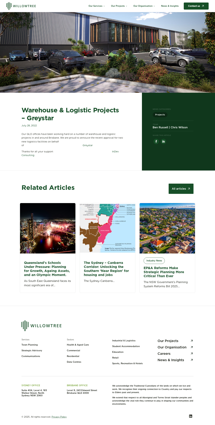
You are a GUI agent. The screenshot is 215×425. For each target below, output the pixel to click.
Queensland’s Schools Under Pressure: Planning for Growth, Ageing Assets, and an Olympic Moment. (47, 269)
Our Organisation (144, 6)
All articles (179, 188)
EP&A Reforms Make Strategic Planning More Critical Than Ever (164, 272)
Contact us (194, 6)
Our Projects (119, 6)
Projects (160, 114)
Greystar (88, 145)
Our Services (97, 6)
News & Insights (170, 6)
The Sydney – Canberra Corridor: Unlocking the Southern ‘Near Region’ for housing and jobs (106, 269)
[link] (156, 141)
